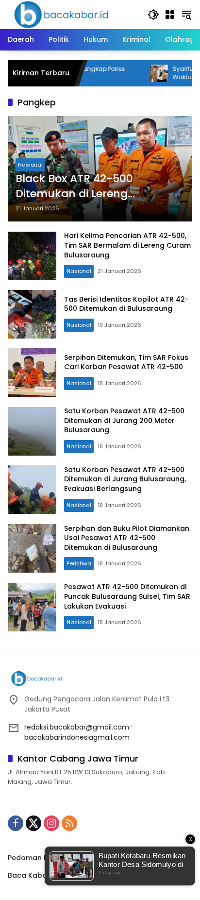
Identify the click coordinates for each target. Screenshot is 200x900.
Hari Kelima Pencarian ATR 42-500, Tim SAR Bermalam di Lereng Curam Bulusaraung (127, 245)
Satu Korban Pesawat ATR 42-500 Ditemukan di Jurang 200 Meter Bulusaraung (124, 420)
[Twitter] (33, 823)
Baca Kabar (29, 875)
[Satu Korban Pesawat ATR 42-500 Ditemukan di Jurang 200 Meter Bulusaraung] (32, 431)
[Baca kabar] (61, 14)
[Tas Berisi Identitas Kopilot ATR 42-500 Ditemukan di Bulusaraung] (32, 314)
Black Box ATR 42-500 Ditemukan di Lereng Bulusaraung (74, 186)
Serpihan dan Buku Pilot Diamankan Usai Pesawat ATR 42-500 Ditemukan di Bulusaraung (126, 538)
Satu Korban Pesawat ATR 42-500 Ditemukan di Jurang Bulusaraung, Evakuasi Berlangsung (125, 479)
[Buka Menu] (170, 14)
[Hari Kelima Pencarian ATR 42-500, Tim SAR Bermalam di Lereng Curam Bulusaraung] (32, 256)
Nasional (30, 165)
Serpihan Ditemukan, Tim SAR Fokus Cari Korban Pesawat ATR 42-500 (126, 362)
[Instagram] (51, 823)
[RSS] (69, 823)
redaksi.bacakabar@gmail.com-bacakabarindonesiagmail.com (78, 732)
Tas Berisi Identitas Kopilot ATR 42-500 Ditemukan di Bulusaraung (126, 304)
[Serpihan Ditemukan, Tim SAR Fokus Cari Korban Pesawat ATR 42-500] (32, 372)
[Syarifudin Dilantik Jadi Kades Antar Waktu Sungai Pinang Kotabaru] (142, 73)
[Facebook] (15, 823)
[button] (153, 14)
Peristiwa (79, 563)
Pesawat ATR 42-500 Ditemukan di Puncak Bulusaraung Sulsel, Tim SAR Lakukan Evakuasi (127, 596)
